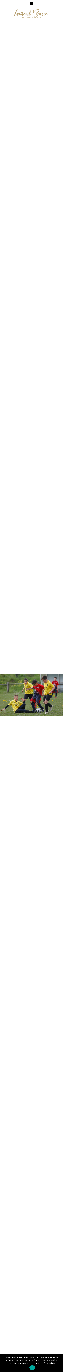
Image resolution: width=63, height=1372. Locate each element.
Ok (32, 1367)
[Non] (59, 1362)
